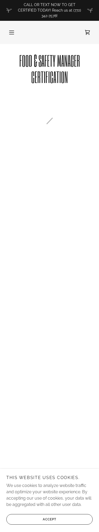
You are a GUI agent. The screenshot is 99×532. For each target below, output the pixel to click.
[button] (11, 32)
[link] (49, 68)
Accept (49, 519)
